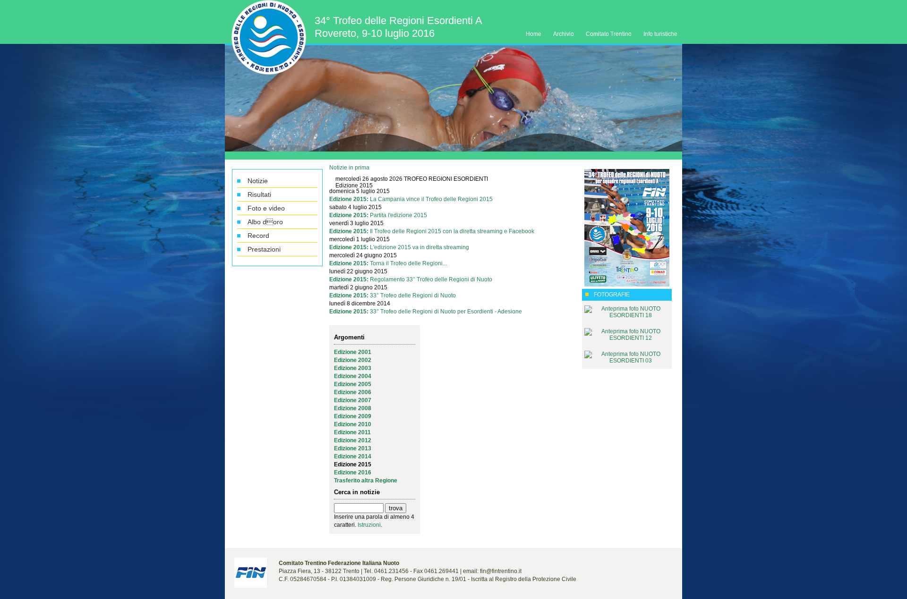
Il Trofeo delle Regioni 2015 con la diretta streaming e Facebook (452, 231)
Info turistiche (660, 34)
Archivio (563, 34)
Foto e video (266, 208)
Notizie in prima (349, 167)
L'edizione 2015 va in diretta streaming (419, 247)
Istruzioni (369, 525)
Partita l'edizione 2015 (398, 215)
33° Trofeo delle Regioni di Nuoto (413, 295)
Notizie (258, 181)
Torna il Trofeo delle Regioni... (408, 263)
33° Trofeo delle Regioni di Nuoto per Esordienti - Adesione (446, 311)
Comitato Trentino (609, 34)
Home (533, 34)
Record (258, 235)
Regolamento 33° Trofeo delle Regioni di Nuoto (431, 279)
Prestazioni (264, 249)
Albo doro (265, 222)
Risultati (259, 194)
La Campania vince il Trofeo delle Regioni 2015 (431, 199)
